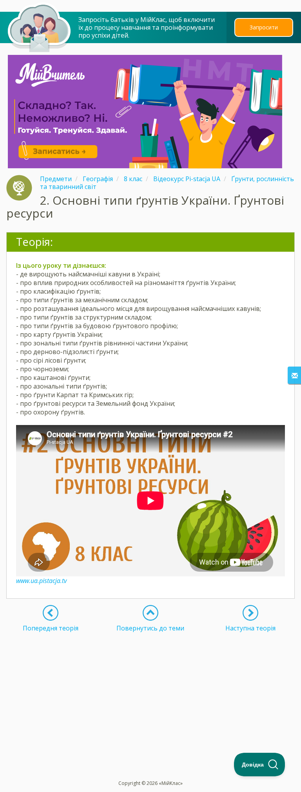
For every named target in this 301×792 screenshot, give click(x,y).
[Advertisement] (150, 687)
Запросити (264, 27)
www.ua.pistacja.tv (41, 580)
